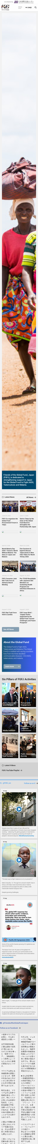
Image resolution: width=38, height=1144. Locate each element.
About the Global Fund (16, 642)
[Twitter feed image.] (19, 921)
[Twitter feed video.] (19, 809)
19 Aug (5, 791)
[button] (36, 7)
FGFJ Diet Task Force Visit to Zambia (9, 614)
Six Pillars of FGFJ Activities (19, 679)
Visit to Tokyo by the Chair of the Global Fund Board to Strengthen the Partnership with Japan (28, 523)
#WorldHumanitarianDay (26, 836)
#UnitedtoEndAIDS (7, 957)
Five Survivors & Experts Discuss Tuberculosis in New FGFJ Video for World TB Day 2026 (27, 553)
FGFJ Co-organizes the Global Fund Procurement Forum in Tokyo (10, 522)
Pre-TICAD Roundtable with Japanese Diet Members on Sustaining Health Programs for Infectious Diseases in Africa (28, 585)
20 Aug (5, 841)
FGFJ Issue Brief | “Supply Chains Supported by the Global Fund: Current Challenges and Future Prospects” (28, 618)
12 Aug (5, 963)
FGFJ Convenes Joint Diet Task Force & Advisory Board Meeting (9, 581)
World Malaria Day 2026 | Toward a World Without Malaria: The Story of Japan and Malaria (10, 553)
